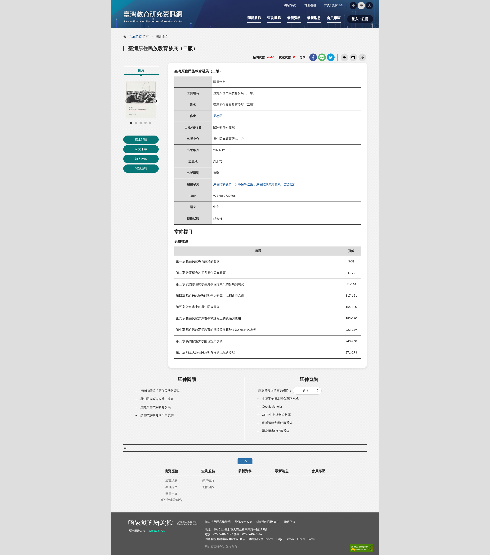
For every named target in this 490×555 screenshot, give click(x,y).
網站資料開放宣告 (267, 521)
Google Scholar (272, 406)
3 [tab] (141, 123)
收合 (245, 461)
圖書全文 (162, 36)
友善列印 (353, 57)
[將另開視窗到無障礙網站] (361, 548)
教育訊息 (171, 480)
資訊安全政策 (243, 521)
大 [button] (369, 5)
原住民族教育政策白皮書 (157, 398)
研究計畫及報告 (171, 500)
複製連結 (362, 57)
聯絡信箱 (289, 521)
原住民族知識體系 (268, 184)
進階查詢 (208, 487)
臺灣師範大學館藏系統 (277, 422)
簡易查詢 (208, 480)
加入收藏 (141, 158)
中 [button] (361, 5)
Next (156, 101)
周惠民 (217, 116)
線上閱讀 (141, 139)
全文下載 (141, 149)
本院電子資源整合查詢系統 (280, 398)
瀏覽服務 (254, 18)
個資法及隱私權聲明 (218, 521)
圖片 (141, 70)
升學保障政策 (244, 184)
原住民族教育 (222, 184)
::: (113, 3)
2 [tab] (136, 123)
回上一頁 (344, 57)
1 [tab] (131, 123)
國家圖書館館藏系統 (275, 430)
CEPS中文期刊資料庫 (276, 414)
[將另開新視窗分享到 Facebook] (313, 57)
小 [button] (353, 5)
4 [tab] (145, 123)
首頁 (146, 36)
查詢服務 (274, 18)
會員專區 (334, 18)
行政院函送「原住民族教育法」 (161, 390)
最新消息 (314, 18)
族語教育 (290, 184)
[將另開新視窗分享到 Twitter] (331, 57)
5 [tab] (150, 123)
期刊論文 (171, 487)
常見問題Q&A (333, 5)
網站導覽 (290, 5)
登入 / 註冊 (360, 19)
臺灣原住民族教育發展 (155, 407)
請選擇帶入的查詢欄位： (275, 390)
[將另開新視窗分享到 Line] (322, 57)
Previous (126, 101)
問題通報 (310, 5)
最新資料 (294, 18)
